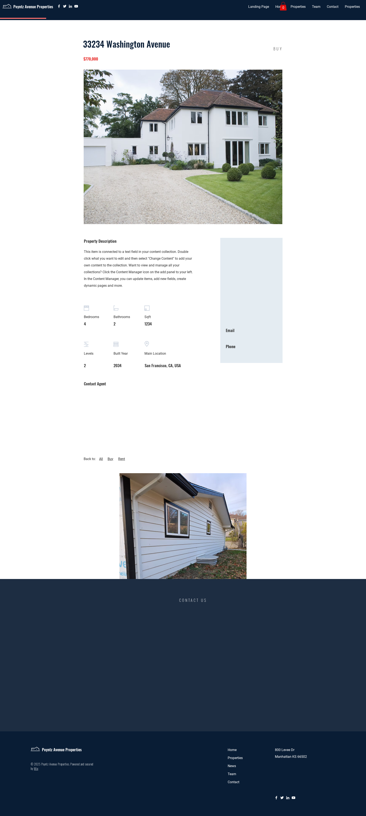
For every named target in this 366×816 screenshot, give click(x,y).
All (101, 459)
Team (232, 774)
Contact (233, 782)
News (232, 766)
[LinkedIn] (70, 6)
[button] (298, 6)
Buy (110, 459)
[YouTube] (76, 6)
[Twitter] (64, 6)
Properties (235, 758)
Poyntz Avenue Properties (33, 6)
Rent (121, 459)
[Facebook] (59, 6)
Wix (36, 768)
